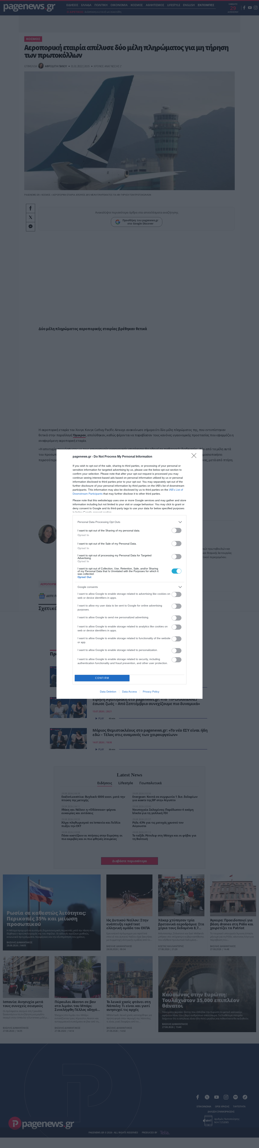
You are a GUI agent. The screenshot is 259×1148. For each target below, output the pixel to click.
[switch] (176, 530)
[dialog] (129, 574)
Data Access (129, 691)
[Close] (195, 456)
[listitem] (129, 522)
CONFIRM (102, 678)
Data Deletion (108, 691)
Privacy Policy (151, 691)
